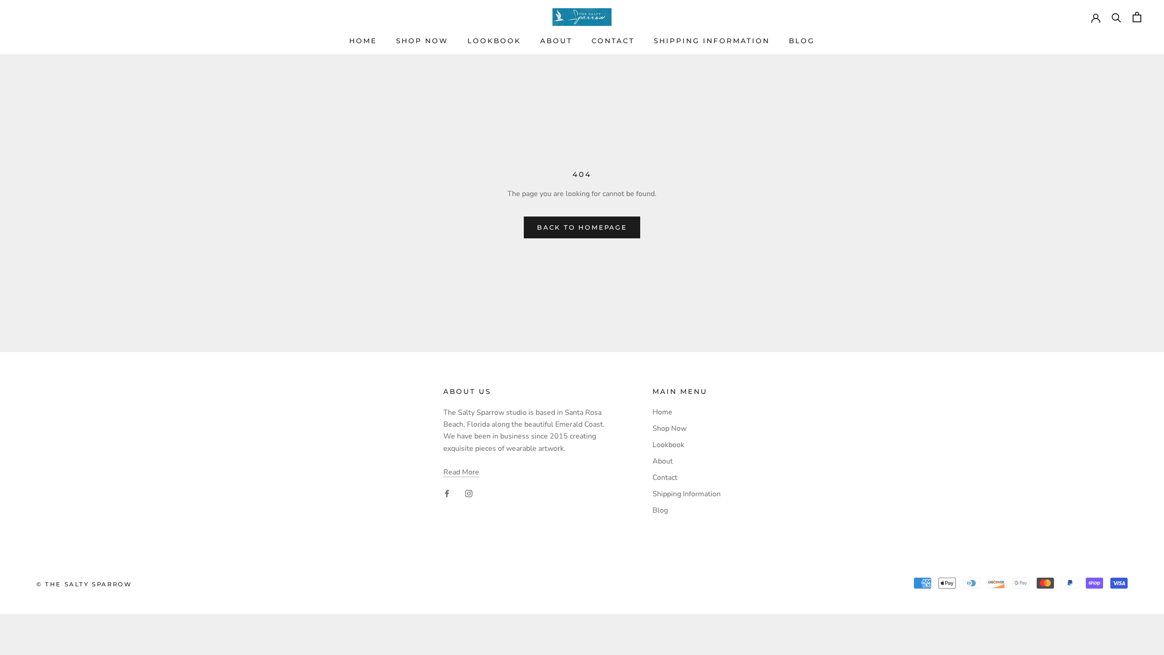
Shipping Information (712, 40)
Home (363, 40)
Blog (802, 40)
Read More (461, 472)
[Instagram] (468, 493)
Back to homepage (582, 227)
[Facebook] (447, 493)
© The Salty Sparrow (84, 584)
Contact (613, 40)
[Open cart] (1137, 17)
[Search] (1116, 17)
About (556, 40)
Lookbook (494, 40)
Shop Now (422, 40)
